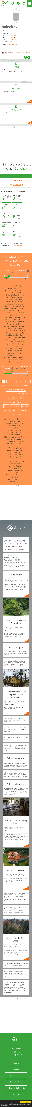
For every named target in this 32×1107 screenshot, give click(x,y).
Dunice (7, 302)
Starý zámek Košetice (14, 432)
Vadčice (19, 353)
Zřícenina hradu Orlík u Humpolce (14, 445)
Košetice (17, 315)
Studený (8, 346)
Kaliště (23, 310)
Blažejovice (18, 288)
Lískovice (27, 52)
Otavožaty (9, 333)
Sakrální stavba (16, 414)
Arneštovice (10, 286)
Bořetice (8, 290)
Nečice (21, 328)
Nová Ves (7, 331)
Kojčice (10, 315)
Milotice (21, 326)
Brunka (10, 293)
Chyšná (7, 297)
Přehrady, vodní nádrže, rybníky (16, 390)
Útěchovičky (10, 353)
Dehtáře (21, 297)
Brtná (18, 52)
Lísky (14, 322)
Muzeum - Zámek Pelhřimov (14, 437)
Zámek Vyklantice (14, 439)
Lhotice (22, 52)
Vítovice (14, 357)
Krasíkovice (8, 317)
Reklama (16, 1070)
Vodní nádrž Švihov (15, 455)
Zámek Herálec (14, 468)
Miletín (3, 54)
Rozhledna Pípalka (14, 466)
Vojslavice (21, 357)
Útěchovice (18, 351)
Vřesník (11, 54)
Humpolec (13, 39)
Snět (14, 344)
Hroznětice (21, 308)
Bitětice (9, 288)
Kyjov (23, 317)
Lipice (21, 319)
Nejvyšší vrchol (15, 406)
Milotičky (7, 328)
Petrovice (17, 333)
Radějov (22, 337)
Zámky (15, 398)
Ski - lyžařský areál (16, 386)
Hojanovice (19, 304)
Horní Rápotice (10, 308)
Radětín (8, 339)
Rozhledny (26, 394)
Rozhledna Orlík (15, 448)
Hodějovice (10, 304)
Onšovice (22, 331)
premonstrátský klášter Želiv (14, 419)
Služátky (8, 344)
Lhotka (15, 319)
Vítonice (7, 357)
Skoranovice (18, 342)
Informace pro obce (16, 1076)
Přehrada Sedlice (14, 426)
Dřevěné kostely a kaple (8, 402)
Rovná (15, 339)
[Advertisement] (16, 145)
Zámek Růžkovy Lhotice (14, 441)
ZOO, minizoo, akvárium (14, 381)
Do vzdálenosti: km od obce (14, 271)
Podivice (19, 335)
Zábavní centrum (25, 410)
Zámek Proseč (14, 457)
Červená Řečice (11, 295)
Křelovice (17, 317)
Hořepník (15, 306)
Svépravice (16, 346)
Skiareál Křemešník (15, 464)
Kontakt (16, 1094)
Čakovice (18, 293)
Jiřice (12, 310)
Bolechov (9, 26)
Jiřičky (17, 310)
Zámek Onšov (14, 428)
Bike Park (25, 406)
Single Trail (6, 410)
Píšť (23, 333)
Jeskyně (28, 402)
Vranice (8, 360)
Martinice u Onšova (14, 324)
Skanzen (26, 386)
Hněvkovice (19, 302)
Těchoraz (10, 348)
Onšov (15, 331)
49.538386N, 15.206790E (17, 41)
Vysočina (13, 35)
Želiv (12, 33)
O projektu (16, 1064)
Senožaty (9, 342)
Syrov (23, 346)
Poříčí (16, 337)
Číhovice (14, 297)
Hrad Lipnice (20, 461)
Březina (15, 290)
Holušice (8, 306)
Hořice (22, 306)
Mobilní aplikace (16, 1082)
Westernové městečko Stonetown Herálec (15, 451)
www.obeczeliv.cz (13, 44)
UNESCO (5, 386)
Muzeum (14, 410)
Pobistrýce (11, 335)
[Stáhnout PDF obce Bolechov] (25, 57)
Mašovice (7, 326)
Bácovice (19, 286)
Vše (3, 381)
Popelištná (8, 337)
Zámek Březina (14, 435)
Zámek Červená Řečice (14, 423)
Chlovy (20, 295)
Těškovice (18, 348)
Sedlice (21, 339)
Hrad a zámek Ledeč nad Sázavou (15, 476)
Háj (13, 302)
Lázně (6, 406)
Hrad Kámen (15, 481)
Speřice (20, 344)
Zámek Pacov (9, 461)
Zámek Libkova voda (14, 470)
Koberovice (19, 313)
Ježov (7, 310)
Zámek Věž (14, 472)
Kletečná (10, 313)
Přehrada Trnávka (14, 421)
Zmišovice (17, 362)
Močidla (15, 328)
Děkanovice (19, 299)
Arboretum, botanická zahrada (11, 394)
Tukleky (9, 351)
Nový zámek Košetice (14, 430)
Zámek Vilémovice (14, 479)
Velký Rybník (11, 355)
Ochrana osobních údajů (16, 1088)
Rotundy (20, 402)
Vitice (7, 54)
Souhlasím (25, 1102)
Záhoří (21, 360)
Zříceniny (22, 398)
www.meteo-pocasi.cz (15, 245)
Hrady (8, 398)
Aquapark (27, 381)
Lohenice (20, 322)
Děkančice (9, 299)
